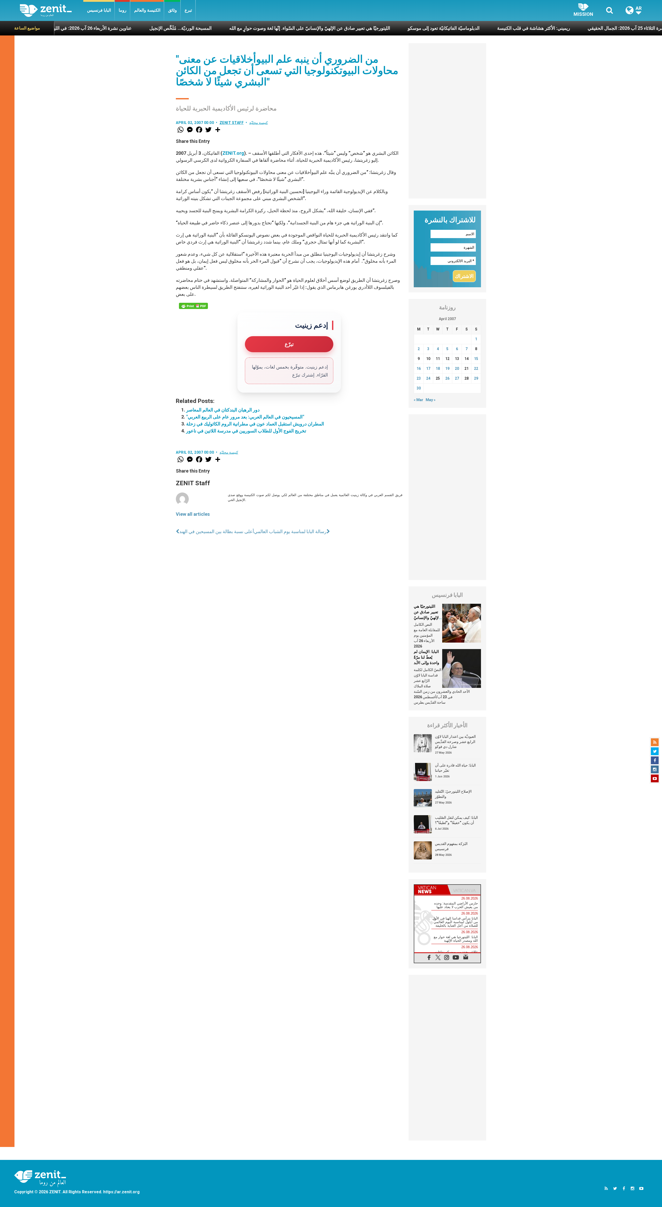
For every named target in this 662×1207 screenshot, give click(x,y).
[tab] (430, 889)
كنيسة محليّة (258, 123)
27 (457, 378)
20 (457, 368)
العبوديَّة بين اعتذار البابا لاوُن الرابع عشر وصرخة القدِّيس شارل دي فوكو (455, 741)
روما (122, 10)
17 (428, 368)
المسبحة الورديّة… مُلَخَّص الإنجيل (123, 28)
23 (419, 378)
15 (476, 359)
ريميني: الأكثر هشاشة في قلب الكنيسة (476, 28)
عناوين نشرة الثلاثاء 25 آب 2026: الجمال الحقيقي (577, 28)
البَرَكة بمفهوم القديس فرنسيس (451, 846)
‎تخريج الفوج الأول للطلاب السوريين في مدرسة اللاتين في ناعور (246, 430)
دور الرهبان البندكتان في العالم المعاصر (223, 410)
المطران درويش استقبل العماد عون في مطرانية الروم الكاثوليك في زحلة (255, 423)
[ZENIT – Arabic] (51, 10)
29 (476, 378)
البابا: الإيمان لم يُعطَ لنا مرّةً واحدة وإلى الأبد (426, 657)
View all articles (193, 514)
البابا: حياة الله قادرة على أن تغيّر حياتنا (455, 767)
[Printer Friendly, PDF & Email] (193, 306)
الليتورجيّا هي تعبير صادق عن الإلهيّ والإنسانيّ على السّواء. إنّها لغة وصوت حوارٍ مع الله (252, 28)
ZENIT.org (233, 153)
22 (476, 368)
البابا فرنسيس (99, 10)
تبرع (188, 10)
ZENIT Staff (232, 123)
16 (419, 368)
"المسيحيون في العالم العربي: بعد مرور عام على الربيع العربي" (245, 416)
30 (419, 388)
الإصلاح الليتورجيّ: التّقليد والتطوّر (453, 794)
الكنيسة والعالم (147, 10)
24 (428, 378)
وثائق (172, 10)
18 (438, 368)
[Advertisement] (447, 120)
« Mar (418, 400)
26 (447, 378)
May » (430, 400)
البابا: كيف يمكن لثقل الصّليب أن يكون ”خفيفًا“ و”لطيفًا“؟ (456, 820)
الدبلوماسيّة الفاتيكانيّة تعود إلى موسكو (387, 28)
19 (447, 368)
